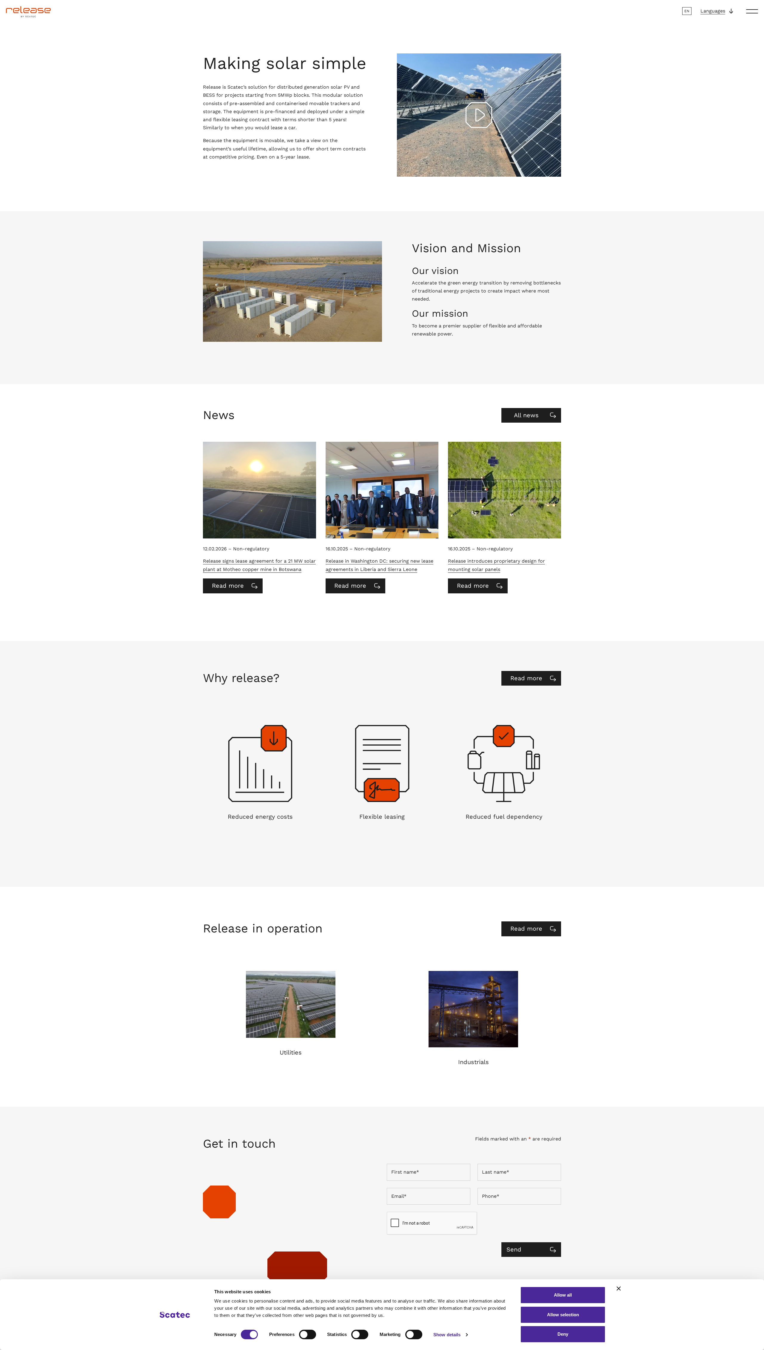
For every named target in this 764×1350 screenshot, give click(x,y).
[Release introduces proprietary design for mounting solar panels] (504, 490)
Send (513, 1249)
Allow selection (563, 1314)
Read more (235, 587)
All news (526, 415)
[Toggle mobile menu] (752, 11)
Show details (446, 1334)
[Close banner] (619, 1288)
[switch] (307, 1334)
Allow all (563, 1294)
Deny (562, 1334)
